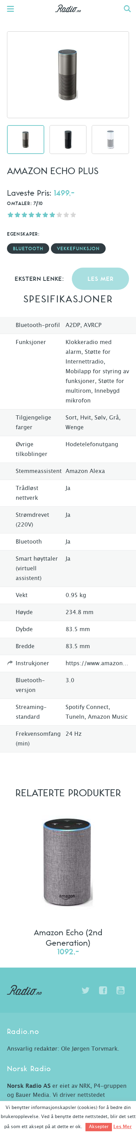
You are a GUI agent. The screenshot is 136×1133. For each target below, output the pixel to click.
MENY (14, 8)
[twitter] (85, 990)
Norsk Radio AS (29, 1086)
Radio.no (68, 15)
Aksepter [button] (98, 1127)
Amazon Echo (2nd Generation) (68, 937)
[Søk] (127, 8)
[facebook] (103, 990)
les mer (101, 279)
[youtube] (120, 990)
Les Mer (122, 1126)
